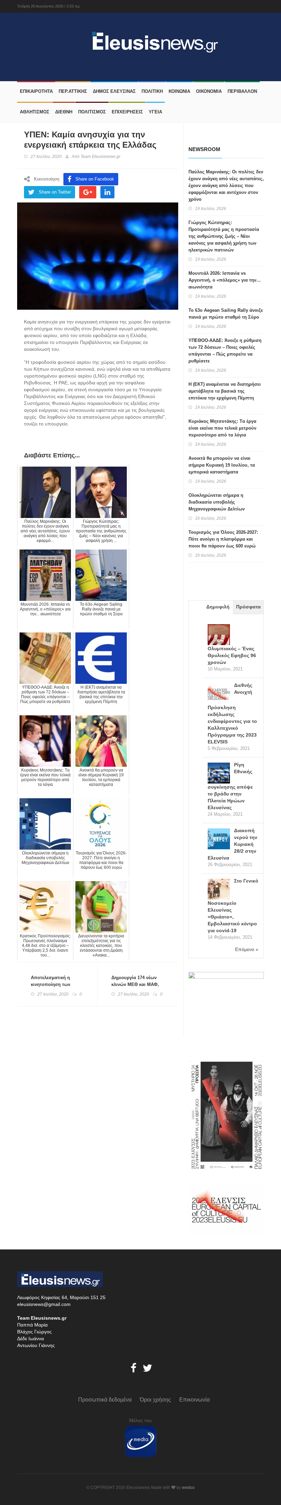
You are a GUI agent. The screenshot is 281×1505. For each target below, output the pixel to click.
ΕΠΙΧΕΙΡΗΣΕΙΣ (127, 111)
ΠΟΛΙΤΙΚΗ (152, 91)
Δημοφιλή (218, 606)
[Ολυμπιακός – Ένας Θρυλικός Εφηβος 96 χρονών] (219, 635)
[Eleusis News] (88, 40)
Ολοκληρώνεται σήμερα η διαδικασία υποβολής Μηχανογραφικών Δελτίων (216, 502)
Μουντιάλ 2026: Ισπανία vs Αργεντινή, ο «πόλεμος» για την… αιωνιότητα (224, 280)
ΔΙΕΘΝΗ (63, 111)
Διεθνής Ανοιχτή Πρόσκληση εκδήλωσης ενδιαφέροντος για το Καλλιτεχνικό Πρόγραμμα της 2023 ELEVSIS (232, 713)
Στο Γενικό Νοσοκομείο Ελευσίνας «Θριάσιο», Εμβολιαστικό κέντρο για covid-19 (233, 905)
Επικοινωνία (194, 1400)
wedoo (188, 1487)
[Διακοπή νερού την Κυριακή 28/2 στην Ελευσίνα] (219, 839)
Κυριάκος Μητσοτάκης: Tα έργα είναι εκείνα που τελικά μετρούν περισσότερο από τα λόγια (222, 428)
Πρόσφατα (248, 606)
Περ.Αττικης (73, 91)
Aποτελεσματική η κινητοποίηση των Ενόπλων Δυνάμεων (52, 984)
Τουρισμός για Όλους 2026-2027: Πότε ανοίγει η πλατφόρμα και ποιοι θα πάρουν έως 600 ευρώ (223, 539)
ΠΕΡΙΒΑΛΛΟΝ (242, 91)
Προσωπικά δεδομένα (105, 1400)
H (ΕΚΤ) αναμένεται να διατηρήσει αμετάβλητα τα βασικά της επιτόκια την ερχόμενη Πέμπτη (224, 391)
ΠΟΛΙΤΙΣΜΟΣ (92, 111)
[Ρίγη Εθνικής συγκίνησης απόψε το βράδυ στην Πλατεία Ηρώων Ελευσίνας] (219, 774)
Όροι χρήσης (155, 1400)
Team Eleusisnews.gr (100, 156)
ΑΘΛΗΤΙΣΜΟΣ (34, 111)
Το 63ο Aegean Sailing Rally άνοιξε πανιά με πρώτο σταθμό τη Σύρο (225, 314)
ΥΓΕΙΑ (155, 111)
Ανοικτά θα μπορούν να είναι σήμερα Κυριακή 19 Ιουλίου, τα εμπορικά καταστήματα (221, 465)
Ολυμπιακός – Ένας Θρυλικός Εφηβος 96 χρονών (232, 655)
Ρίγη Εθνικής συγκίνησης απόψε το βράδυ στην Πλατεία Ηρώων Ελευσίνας (230, 786)
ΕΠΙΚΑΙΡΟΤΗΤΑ (36, 91)
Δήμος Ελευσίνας (114, 91)
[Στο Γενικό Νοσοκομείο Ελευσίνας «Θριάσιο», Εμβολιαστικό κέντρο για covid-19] (219, 890)
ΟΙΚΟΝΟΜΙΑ (209, 91)
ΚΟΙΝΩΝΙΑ (179, 91)
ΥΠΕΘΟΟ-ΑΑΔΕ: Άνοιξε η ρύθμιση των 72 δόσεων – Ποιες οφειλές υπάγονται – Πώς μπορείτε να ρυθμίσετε (224, 350)
